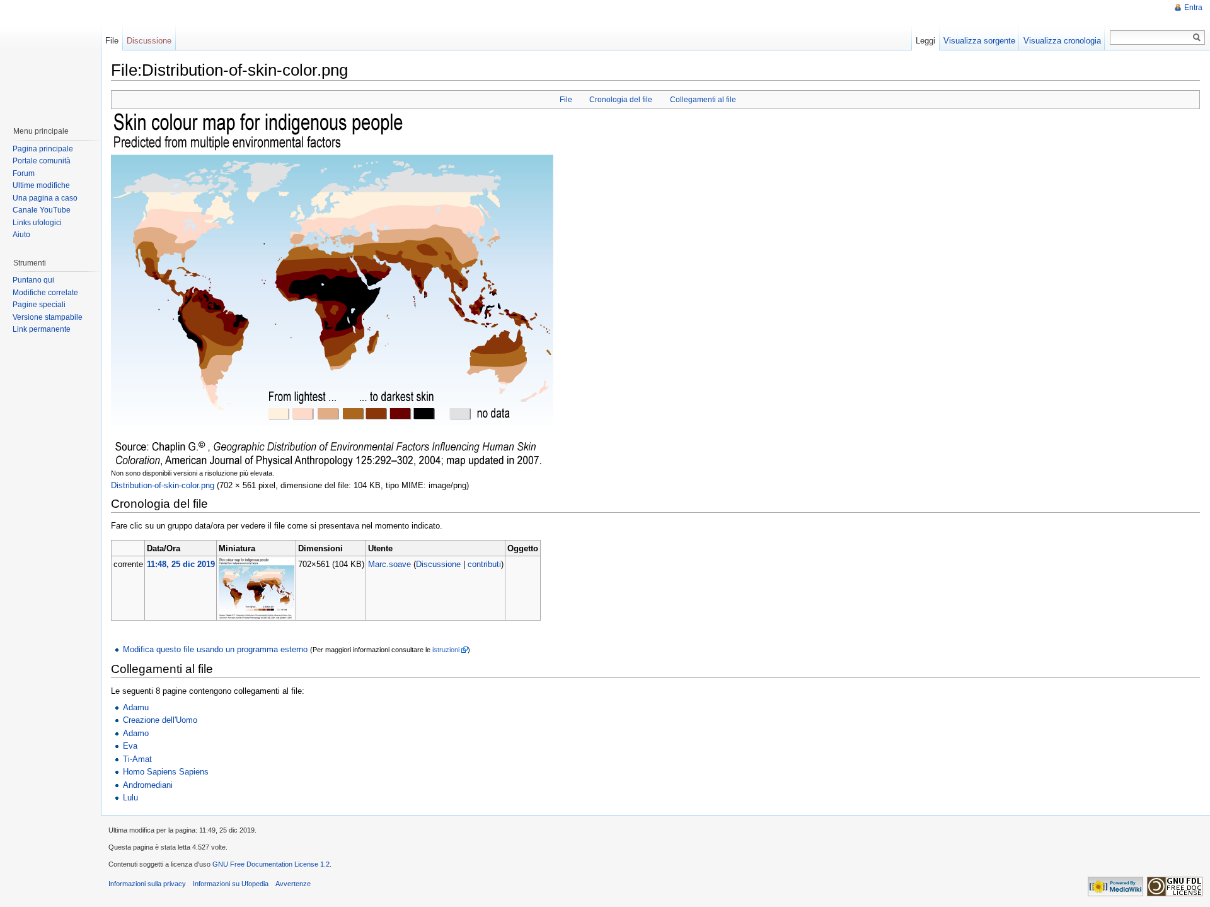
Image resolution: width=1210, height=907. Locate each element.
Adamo (136, 733)
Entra (1193, 7)
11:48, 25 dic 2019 (181, 564)
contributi (484, 564)
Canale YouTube (42, 210)
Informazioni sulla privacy (147, 883)
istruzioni (445, 649)
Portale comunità (42, 160)
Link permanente (42, 329)
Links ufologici (37, 222)
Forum (24, 173)
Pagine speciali (39, 304)
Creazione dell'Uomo (160, 720)
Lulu (130, 797)
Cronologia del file (620, 99)
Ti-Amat (137, 759)
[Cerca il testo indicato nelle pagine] (1197, 37)
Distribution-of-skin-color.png (162, 485)
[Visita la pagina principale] (50, 57)
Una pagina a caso (45, 198)
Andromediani (148, 785)
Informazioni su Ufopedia (230, 883)
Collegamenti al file (703, 99)
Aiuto (21, 234)
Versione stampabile (48, 317)
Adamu (136, 707)
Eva (130, 746)
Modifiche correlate (45, 292)
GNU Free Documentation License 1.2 (271, 864)
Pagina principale (43, 148)
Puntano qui (33, 280)
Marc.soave (389, 564)
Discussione (438, 564)
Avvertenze (293, 883)
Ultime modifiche (41, 185)
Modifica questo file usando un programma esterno (215, 649)
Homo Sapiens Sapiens (166, 771)
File (566, 99)
